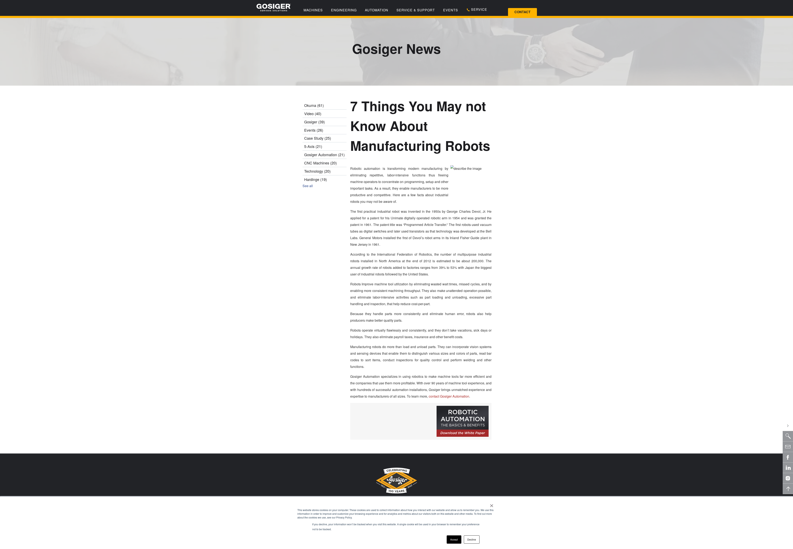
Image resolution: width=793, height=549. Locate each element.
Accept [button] (454, 539)
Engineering (344, 10)
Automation (376, 10)
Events (450, 10)
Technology (317, 171)
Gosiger (314, 121)
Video (312, 113)
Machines (313, 10)
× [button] (491, 504)
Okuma (314, 105)
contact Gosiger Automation (449, 396)
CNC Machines (320, 162)
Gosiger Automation (324, 154)
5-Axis (313, 146)
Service (478, 9)
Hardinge (315, 179)
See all (308, 185)
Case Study (317, 138)
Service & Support (415, 10)
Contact (522, 11)
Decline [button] (471, 539)
